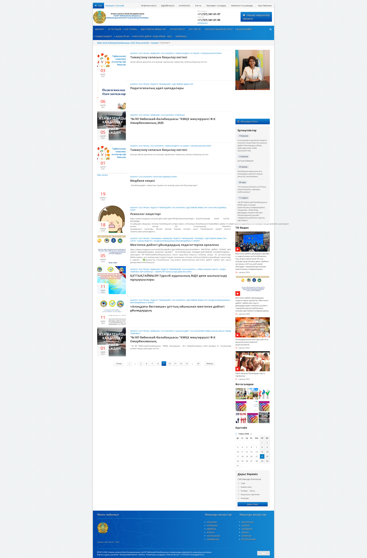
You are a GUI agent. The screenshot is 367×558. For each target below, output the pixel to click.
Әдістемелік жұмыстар (153, 29)
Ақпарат (99, 29)
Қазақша (110, 5)
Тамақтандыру (103, 36)
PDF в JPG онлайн (248, 539)
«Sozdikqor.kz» (213, 539)
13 (187, 363)
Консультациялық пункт (219, 29)
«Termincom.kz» (213, 535)
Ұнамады (245, 498)
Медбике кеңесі (142, 181)
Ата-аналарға (167, 53)
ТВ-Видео (199, 238)
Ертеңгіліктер (177, 29)
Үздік (243, 483)
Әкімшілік (155, 53)
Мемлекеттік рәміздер (242, 5)
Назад (118, 363)
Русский (120, 5)
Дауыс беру (252, 504)
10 (170, 363)
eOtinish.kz (203, 23)
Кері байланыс (265, 5)
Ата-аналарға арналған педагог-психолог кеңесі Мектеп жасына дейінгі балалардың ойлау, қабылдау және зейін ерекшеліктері (253, 145)
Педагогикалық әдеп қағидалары (157, 88)
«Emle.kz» (211, 532)
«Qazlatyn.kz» (246, 529)
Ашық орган (122, 36)
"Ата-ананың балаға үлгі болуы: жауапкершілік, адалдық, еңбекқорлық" (252, 189)
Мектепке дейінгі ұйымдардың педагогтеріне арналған (174, 245)
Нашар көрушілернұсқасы (256, 16)
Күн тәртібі (195, 29)
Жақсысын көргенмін (250, 494)
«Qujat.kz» (245, 525)
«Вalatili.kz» (211, 529)
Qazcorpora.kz (247, 522)
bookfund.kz (184, 5)
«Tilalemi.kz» (246, 535)
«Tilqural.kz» (212, 522)
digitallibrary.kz (167, 5)
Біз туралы (131, 29)
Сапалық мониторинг (211, 53)
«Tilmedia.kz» (212, 525)
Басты (198, 5)
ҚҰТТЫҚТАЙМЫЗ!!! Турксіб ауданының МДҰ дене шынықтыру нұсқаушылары (178, 277)
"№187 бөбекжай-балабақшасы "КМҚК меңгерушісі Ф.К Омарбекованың (172, 339)
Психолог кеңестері (145, 214)
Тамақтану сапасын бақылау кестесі (158, 57)
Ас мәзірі (195, 53)
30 (198, 363)
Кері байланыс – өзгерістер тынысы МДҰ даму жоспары (166, 272)
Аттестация (114, 29)
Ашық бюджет (245, 29)
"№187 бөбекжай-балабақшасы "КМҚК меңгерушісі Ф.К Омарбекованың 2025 (172, 121)
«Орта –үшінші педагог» (141, 241)
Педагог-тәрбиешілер (161, 84)
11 (175, 363)
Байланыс (181, 36)
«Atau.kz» (245, 532)
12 (181, 363)
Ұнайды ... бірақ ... (248, 490)
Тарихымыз (156, 238)
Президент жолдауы (216, 5)
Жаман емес (246, 487)
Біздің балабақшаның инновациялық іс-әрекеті (177, 241)
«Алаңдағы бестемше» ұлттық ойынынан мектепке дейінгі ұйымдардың (177, 308)
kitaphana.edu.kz (149, 5)
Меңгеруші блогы (249, 121)
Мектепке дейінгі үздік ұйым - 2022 (152, 36)
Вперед (209, 363)
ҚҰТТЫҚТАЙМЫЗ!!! (245, 161)
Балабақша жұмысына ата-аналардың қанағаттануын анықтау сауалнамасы (250, 174)
